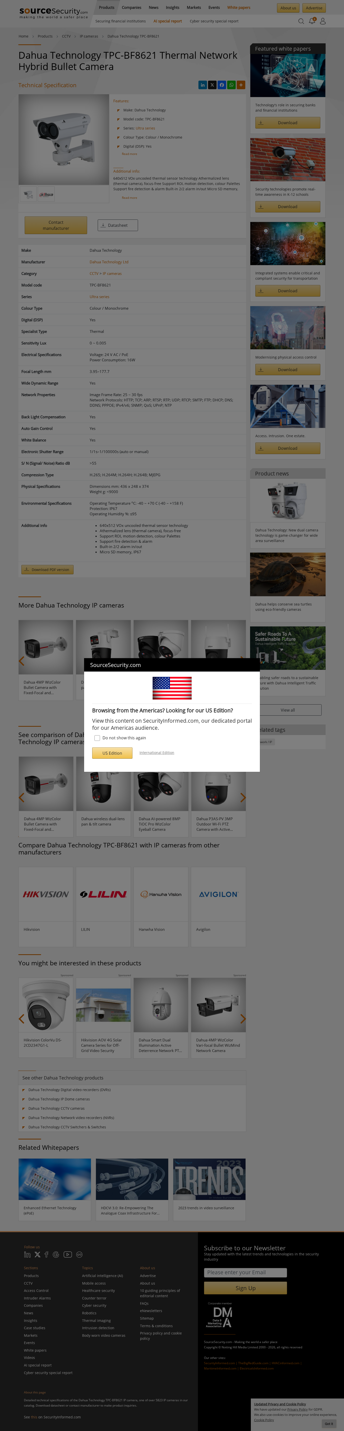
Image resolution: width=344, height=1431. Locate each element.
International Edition (157, 752)
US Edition (112, 753)
